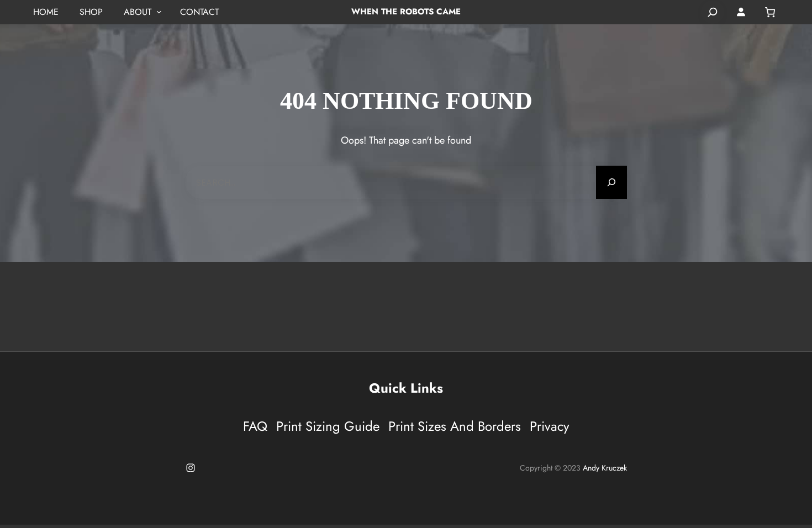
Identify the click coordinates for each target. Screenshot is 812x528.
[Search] (712, 12)
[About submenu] (159, 12)
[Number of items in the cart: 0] (770, 12)
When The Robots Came (406, 12)
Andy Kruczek (605, 467)
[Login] (741, 12)
